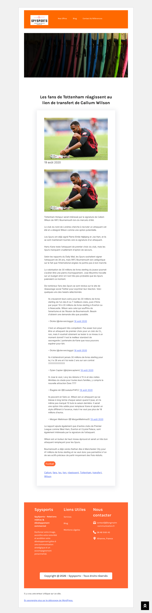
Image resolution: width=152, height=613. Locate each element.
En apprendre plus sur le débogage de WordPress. (48, 600)
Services (67, 517)
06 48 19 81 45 (103, 532)
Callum (48, 472)
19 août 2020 (96, 419)
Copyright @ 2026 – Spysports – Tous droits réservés (76, 575)
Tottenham (85, 472)
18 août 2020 (80, 321)
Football (50, 463)
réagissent (73, 472)
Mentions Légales (72, 530)
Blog (66, 523)
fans (55, 472)
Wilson (47, 476)
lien (64, 472)
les (59, 472)
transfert (97, 472)
